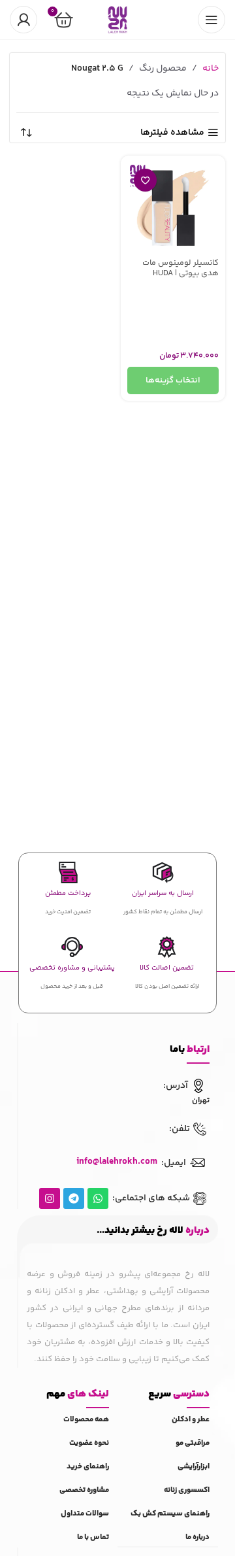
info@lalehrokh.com (116, 1162)
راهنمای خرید (88, 1467)
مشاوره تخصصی (84, 1490)
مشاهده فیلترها (172, 133)
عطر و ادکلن (191, 1419)
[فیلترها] (186, 483)
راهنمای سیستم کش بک (170, 1514)
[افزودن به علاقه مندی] (145, 180)
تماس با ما (93, 1537)
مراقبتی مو (193, 1443)
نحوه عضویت (89, 1443)
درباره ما (197, 1537)
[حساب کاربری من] (23, 20)
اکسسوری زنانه (187, 1490)
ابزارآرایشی (194, 1467)
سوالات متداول (85, 1514)
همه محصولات (86, 1419)
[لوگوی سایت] (117, 19)
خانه (210, 68)
